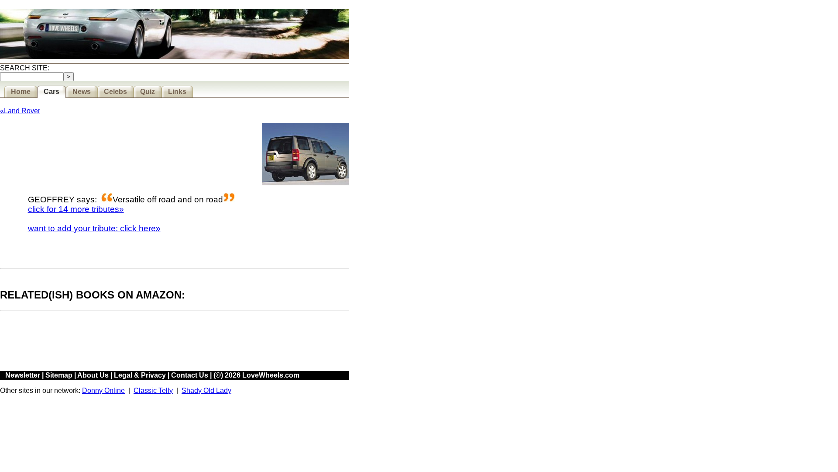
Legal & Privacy (140, 375)
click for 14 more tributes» (76, 209)
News (81, 91)
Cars (51, 91)
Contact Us (189, 375)
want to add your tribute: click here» (94, 228)
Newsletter (22, 375)
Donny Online (103, 390)
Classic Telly (153, 390)
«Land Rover (20, 111)
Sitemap (58, 375)
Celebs (115, 91)
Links (177, 91)
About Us (93, 375)
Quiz (147, 91)
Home (21, 91)
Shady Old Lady (206, 390)
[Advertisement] (159, 341)
